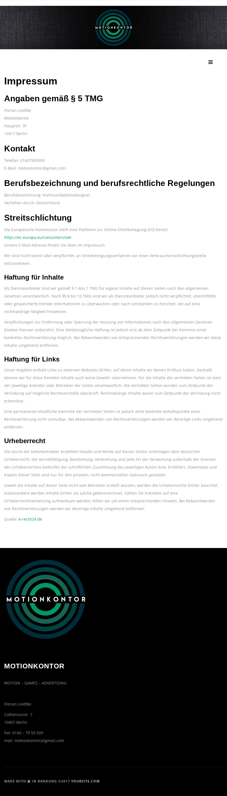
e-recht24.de (30, 519)
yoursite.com (85, 781)
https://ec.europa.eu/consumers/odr (38, 237)
